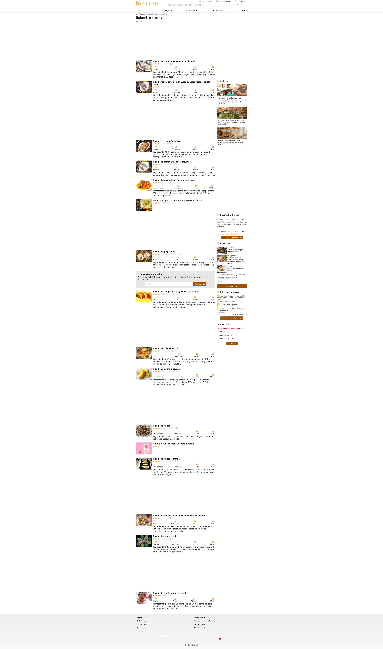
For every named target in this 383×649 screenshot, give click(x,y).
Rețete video (142, 621)
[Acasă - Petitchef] (137, 14)
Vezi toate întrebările (239, 315)
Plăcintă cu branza (227, 332)
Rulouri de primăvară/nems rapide (170, 593)
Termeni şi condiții (201, 624)
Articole (192, 10)
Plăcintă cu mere (226, 335)
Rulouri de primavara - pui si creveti (171, 162)
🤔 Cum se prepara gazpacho (228, 304)
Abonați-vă (200, 284)
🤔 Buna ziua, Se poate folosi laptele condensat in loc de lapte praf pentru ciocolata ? (231, 297)
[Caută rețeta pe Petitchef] (234, 5)
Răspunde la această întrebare (226, 301)
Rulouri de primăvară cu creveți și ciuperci (174, 61)
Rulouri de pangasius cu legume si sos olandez (176, 291)
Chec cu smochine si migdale (235, 269)
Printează (241, 275)
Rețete (168, 10)
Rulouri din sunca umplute (166, 536)
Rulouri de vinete (161, 426)
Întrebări (217, 10)
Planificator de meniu (231, 238)
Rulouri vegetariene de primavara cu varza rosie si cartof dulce (181, 83)
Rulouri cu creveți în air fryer (167, 141)
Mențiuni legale (200, 628)
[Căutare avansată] (237, 5)
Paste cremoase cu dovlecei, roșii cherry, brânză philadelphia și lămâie (235, 261)
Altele (241, 10)
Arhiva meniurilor (227, 275)
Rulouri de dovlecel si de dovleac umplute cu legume (179, 515)
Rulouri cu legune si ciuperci (167, 369)
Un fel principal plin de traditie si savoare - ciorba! (178, 200)
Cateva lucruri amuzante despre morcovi (173, 443)
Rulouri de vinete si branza (166, 459)
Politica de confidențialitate (204, 621)
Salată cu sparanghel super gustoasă (235, 251)
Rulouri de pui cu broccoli (165, 348)
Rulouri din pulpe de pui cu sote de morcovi (174, 180)
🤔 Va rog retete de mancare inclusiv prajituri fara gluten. (231, 309)
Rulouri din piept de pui (164, 251)
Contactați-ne (199, 617)
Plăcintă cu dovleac (227, 338)
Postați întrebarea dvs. (232, 318)
